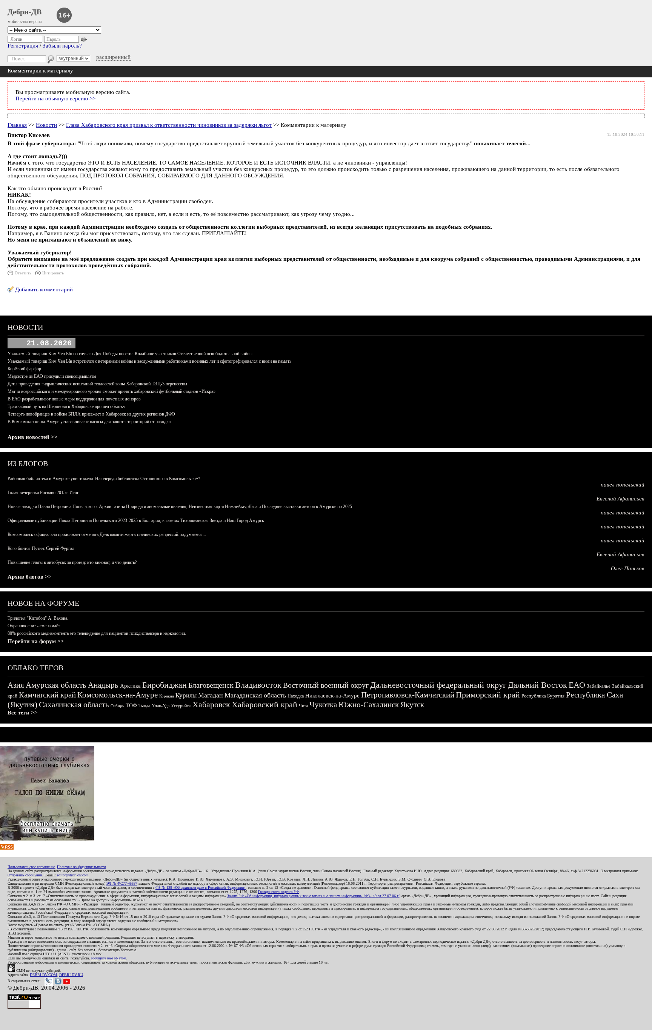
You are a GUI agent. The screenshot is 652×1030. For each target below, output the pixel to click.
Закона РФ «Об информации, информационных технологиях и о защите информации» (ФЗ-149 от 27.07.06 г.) (313, 896)
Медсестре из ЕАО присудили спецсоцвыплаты (52, 376)
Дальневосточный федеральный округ (438, 685)
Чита (303, 705)
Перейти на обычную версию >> (55, 98)
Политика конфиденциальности (81, 867)
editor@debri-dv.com (73, 875)
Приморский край (488, 694)
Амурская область (56, 685)
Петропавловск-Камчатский (407, 694)
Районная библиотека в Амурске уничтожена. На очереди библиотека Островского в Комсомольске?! (104, 478)
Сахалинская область (74, 704)
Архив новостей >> (33, 437)
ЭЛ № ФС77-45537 (121, 883)
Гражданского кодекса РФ (278, 892)
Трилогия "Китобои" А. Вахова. (38, 618)
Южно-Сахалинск (368, 704)
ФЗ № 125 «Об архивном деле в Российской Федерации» (200, 887)
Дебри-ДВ (25, 12)
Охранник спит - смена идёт (34, 625)
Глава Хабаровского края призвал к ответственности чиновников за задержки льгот (169, 125)
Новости (46, 125)
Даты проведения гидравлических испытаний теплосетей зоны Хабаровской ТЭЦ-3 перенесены (97, 383)
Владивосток (258, 685)
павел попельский (622, 485)
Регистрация (23, 46)
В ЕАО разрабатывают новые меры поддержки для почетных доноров (74, 399)
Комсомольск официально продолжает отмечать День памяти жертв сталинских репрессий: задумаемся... (107, 534)
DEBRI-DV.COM (43, 975)
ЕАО (577, 685)
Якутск (412, 704)
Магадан (210, 695)
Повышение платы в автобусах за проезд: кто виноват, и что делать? (72, 562)
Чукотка (323, 704)
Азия (16, 685)
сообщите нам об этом (108, 958)
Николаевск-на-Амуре (332, 696)
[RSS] (7, 848)
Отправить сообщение (25, 875)
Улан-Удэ (160, 705)
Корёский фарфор (24, 368)
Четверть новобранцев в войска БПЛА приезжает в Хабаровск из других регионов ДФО (91, 414)
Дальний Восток (537, 685)
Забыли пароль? (62, 46)
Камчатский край (47, 694)
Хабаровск (211, 704)
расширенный (113, 57)
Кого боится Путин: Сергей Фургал (41, 548)
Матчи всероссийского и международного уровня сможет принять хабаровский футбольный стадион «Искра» (111, 391)
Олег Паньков (627, 568)
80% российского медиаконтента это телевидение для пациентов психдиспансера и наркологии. (97, 633)
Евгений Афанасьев (620, 499)
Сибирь (117, 706)
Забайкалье (598, 686)
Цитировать (53, 273)
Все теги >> (23, 713)
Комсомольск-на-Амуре (117, 694)
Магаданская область (255, 695)
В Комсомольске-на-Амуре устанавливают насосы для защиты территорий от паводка (89, 421)
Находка (296, 696)
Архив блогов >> (30, 577)
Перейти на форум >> (36, 641)
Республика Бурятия (542, 696)
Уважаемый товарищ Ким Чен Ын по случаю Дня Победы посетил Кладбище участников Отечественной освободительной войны (130, 353)
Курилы (186, 695)
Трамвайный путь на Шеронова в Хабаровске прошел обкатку (66, 406)
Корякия (166, 696)
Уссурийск (181, 705)
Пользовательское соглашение (31, 867)
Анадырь (103, 685)
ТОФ (131, 705)
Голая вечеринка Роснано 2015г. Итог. (44, 492)
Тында (144, 705)
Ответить (23, 273)
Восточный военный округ (326, 685)
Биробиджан (164, 685)
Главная (17, 125)
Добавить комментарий (44, 289)
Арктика (130, 686)
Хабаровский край (264, 704)
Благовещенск (211, 685)
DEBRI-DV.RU (71, 975)
